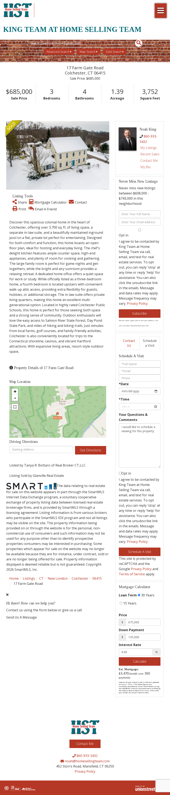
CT (41, 578)
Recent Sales (149, 154)
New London (58, 578)
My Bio (145, 167)
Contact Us (129, 343)
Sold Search (114, 52)
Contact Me (149, 160)
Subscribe (139, 313)
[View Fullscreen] (15, 407)
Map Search (88, 52)
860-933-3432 (87, 755)
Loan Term (128, 595)
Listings (29, 578)
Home (14, 578)
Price (123, 615)
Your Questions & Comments (133, 417)
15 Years (129, 603)
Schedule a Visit (150, 343)
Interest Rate (130, 645)
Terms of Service (132, 574)
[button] (136, 43)
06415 (97, 578)
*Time (124, 399)
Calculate (139, 661)
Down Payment (131, 630)
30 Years (147, 595)
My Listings (148, 147)
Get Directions (90, 450)
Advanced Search (57, 52)
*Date (124, 384)
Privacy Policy (137, 303)
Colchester (80, 578)
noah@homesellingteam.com (87, 761)
